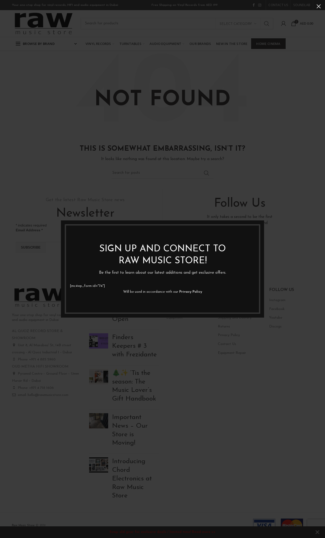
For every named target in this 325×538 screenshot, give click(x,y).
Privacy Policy (190, 292)
